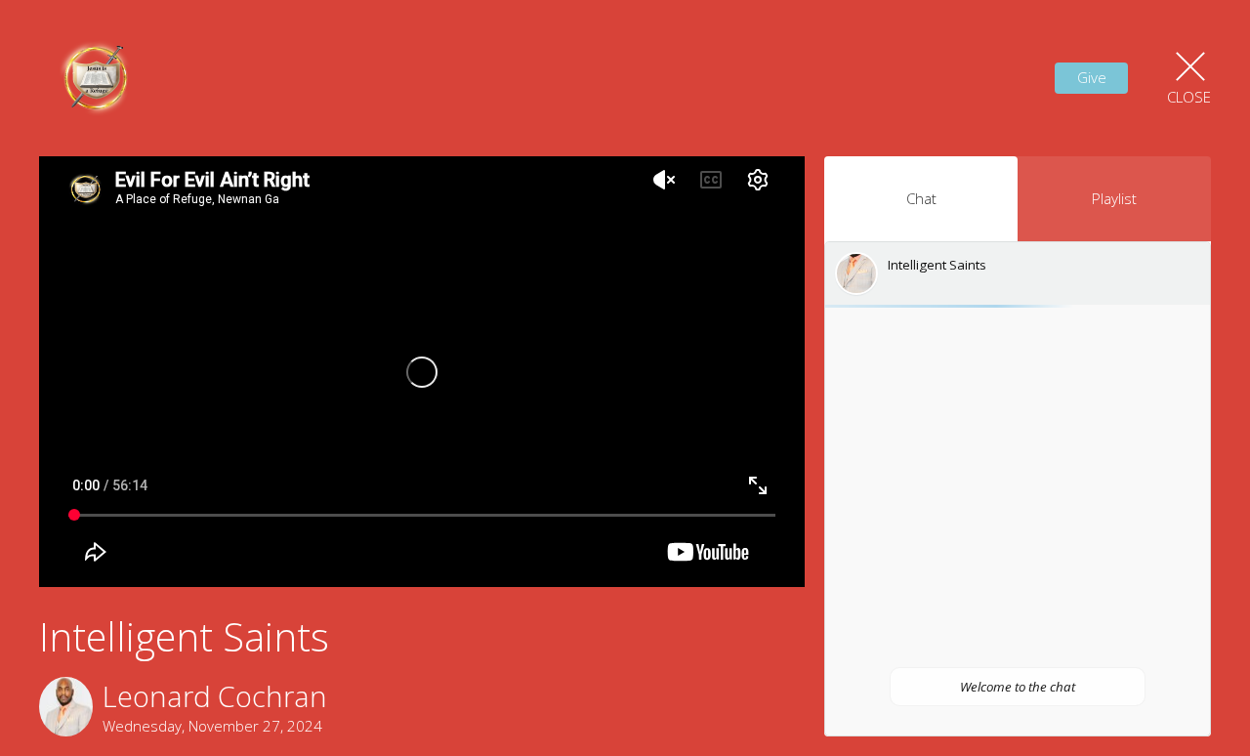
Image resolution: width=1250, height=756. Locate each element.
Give (1091, 77)
